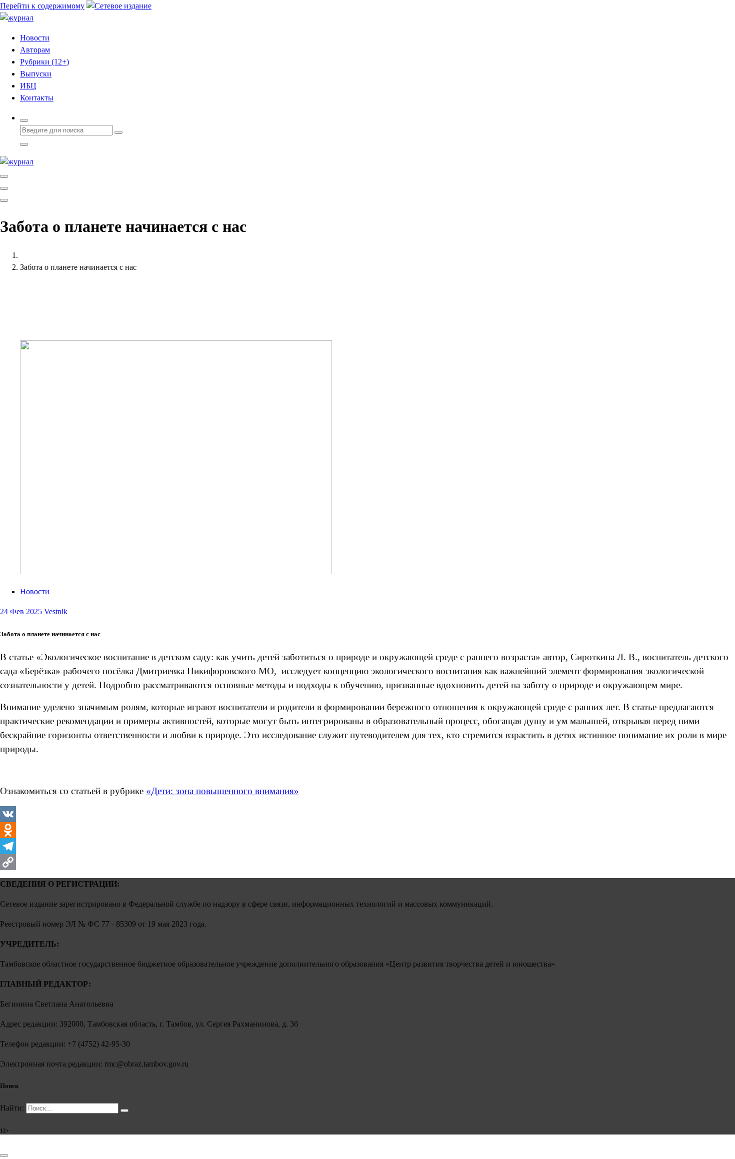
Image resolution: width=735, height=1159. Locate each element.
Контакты (37, 97)
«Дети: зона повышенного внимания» (222, 791)
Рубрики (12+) (44, 61)
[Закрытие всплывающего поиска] (24, 144)
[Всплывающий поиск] (24, 120)
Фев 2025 (21, 611)
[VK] (367, 814)
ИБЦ (28, 85)
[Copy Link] (367, 862)
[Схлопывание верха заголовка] (4, 200)
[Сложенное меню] (4, 176)
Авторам (35, 49)
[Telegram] (367, 846)
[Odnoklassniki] (367, 830)
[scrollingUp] (4, 1155)
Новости (35, 37)
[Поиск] (124, 1110)
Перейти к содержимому (42, 5)
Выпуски (36, 73)
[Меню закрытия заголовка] (4, 188)
